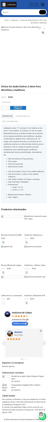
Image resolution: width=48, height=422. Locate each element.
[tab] (7, 116)
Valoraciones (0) (23, 116)
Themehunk (39, 419)
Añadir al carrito (18, 108)
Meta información (10, 121)
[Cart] (42, 4)
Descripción (7, 116)
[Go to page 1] (22, 359)
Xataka (12, 396)
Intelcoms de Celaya (22, 312)
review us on (18, 323)
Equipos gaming (8, 366)
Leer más (3, 242)
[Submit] (42, 12)
